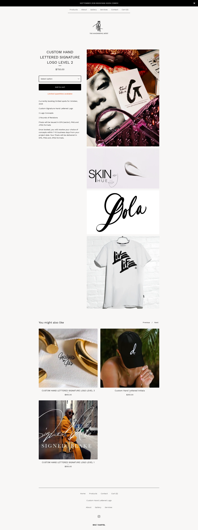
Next (156, 322)
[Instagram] (99, 516)
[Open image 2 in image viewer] (123, 168)
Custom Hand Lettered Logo (99, 500)
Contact (114, 9)
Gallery (93, 9)
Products (74, 9)
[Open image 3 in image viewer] (123, 212)
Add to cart (60, 87)
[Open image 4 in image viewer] (123, 272)
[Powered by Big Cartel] (99, 525)
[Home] (99, 27)
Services (104, 9)
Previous (146, 322)
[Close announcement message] (194, 3)
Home (82, 493)
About (84, 9)
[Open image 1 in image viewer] (123, 97)
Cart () (125, 9)
